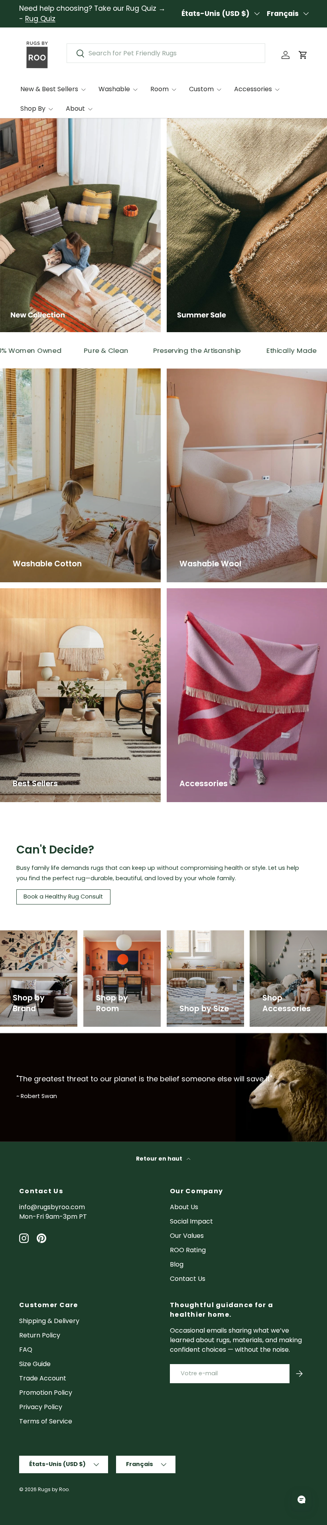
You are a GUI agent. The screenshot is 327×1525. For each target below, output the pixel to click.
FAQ (25, 1349)
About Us (184, 1207)
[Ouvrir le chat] (301, 1499)
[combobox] (166, 53)
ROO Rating (188, 1250)
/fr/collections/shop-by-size (201, 939)
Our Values (187, 1235)
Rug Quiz (40, 18)
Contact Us (187, 1278)
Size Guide (35, 1363)
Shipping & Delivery (49, 1320)
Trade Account (42, 1378)
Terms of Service (45, 1421)
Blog (176, 1264)
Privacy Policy (40, 1406)
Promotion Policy (45, 1392)
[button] (303, 55)
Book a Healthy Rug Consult (63, 897)
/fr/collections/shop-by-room (117, 939)
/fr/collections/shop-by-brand (34, 939)
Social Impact (191, 1221)
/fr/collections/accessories (287, 939)
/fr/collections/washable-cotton (52, 373)
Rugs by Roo (53, 1489)
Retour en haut (159, 1159)
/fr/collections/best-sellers (43, 592)
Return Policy (39, 1335)
